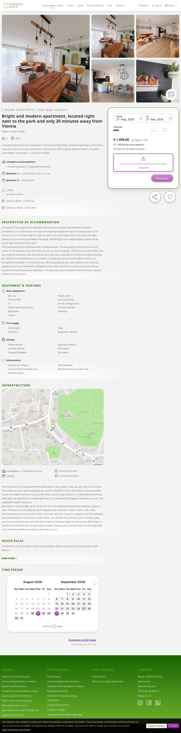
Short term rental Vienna (16, 676)
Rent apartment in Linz (14, 705)
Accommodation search (52, 5)
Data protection (146, 686)
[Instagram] (140, 702)
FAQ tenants (54, 676)
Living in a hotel (56, 709)
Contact (145, 669)
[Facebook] (149, 702)
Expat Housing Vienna (14, 686)
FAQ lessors (98, 676)
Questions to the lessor (82, 640)
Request (162, 178)
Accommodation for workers (63, 681)
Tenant (70, 5)
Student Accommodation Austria (65, 686)
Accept (173, 726)
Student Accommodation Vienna (20, 691)
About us (120, 5)
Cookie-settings (156, 726)
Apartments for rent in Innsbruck (20, 710)
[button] (32, 613)
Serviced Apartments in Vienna (19, 681)
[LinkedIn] (158, 702)
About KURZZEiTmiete (150, 676)
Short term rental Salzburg (17, 700)
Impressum (144, 681)
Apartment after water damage (64, 714)
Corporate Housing (58, 705)
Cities (109, 5)
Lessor (80, 5)
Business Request (95, 5)
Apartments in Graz (13, 715)
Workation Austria (57, 691)
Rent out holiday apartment (107, 681)
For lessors (103, 669)
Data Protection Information (16, 729)
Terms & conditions (148, 691)
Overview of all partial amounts (129, 148)
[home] (13, 5)
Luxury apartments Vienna (16, 695)
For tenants (58, 669)
